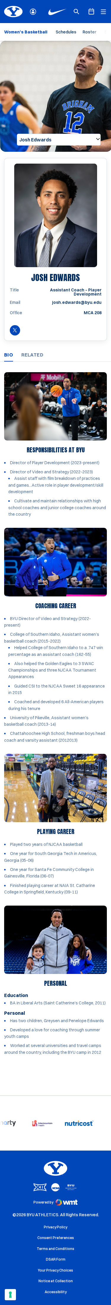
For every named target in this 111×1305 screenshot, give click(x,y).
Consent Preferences (55, 1237)
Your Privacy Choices (55, 1270)
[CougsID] (33, 11)
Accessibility (56, 1291)
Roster (89, 32)
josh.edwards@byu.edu (77, 302)
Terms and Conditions (55, 1248)
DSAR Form (55, 1259)
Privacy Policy (55, 1227)
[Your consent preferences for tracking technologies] (10, 1294)
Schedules (66, 32)
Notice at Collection (55, 1281)
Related (32, 355)
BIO (8, 355)
